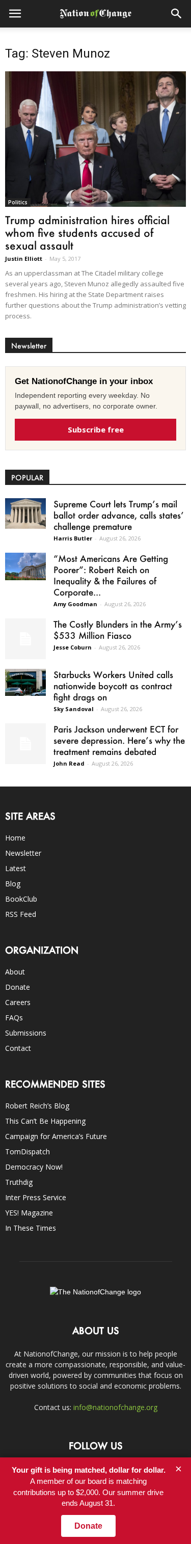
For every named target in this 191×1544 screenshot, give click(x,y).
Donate (17, 987)
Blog (12, 883)
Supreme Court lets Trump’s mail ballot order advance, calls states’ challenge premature (118, 515)
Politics (18, 202)
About (15, 972)
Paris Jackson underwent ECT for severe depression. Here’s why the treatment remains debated (119, 740)
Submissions (25, 1033)
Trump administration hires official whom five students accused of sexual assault (87, 232)
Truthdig (19, 1182)
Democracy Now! (34, 1167)
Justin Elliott (23, 258)
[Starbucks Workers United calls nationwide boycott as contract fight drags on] (25, 682)
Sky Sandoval (73, 709)
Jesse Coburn (72, 647)
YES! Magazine (29, 1212)
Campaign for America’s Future (56, 1136)
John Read (69, 763)
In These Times (30, 1228)
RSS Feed (20, 914)
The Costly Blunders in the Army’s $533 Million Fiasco (117, 629)
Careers (18, 1002)
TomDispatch (27, 1151)
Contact (18, 1048)
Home (15, 838)
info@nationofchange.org (115, 1407)
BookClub (21, 899)
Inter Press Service (35, 1197)
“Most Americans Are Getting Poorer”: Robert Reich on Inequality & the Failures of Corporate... (110, 575)
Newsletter (23, 853)
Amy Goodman (75, 604)
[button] (176, 14)
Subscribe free (96, 429)
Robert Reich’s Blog (37, 1105)
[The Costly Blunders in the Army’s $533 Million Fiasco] (25, 638)
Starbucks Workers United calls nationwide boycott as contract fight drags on (113, 685)
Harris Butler (72, 538)
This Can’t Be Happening (45, 1121)
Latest (15, 868)
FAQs (14, 1017)
